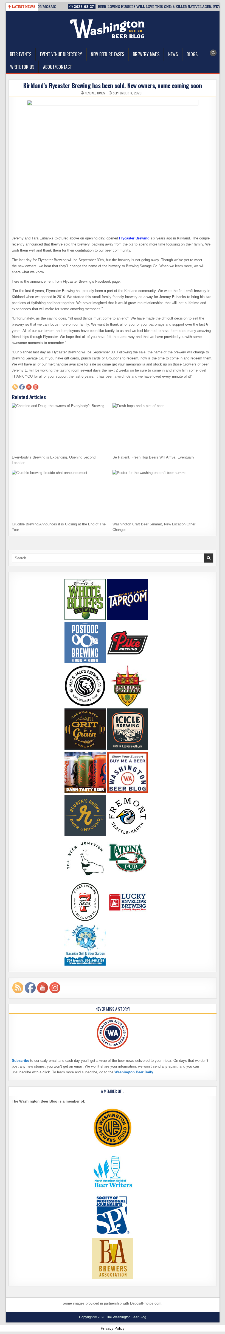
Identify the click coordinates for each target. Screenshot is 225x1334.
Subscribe (20, 1061)
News (173, 54)
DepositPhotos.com (145, 1303)
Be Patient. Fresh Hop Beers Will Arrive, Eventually (153, 457)
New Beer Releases (107, 54)
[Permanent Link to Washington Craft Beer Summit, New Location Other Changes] (161, 494)
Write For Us (22, 67)
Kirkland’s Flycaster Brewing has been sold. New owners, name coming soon (112, 85)
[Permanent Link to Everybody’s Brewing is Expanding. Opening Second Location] (60, 427)
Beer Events (20, 54)
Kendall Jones (95, 93)
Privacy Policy (113, 1328)
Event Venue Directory (61, 54)
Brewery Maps (146, 54)
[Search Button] (213, 53)
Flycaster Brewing (134, 238)
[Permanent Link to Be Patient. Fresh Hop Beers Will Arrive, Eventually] (161, 427)
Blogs (192, 54)
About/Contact (57, 67)
